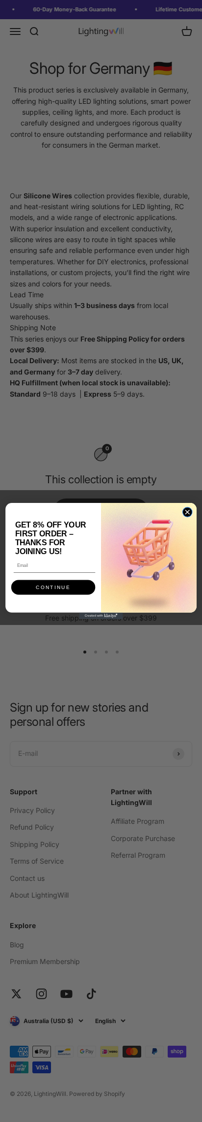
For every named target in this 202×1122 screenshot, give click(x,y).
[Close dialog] (187, 512)
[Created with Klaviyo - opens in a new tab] (101, 616)
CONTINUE (53, 587)
